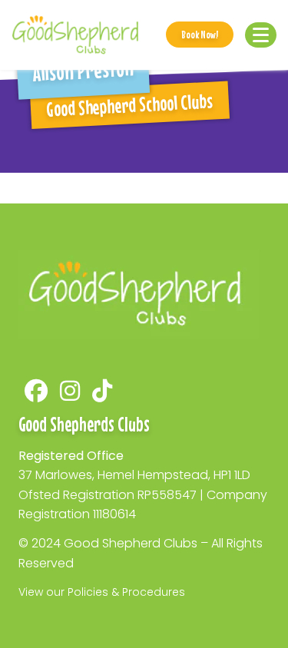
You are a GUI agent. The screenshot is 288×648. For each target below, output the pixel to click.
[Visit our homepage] (75, 34)
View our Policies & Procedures (101, 592)
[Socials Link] (36, 395)
